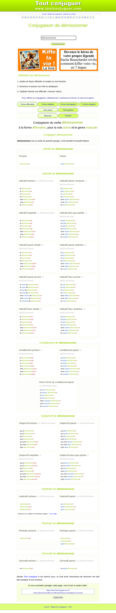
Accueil (44, 14)
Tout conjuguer (30, 577)
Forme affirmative (27, 104)
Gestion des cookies (69, 14)
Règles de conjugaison (55, 14)
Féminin (68, 116)
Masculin (47, 116)
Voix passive (68, 110)
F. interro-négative (88, 104)
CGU (70, 607)
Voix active (48, 110)
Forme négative (48, 104)
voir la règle (53, 514)
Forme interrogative (68, 104)
